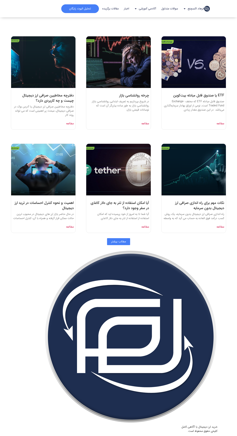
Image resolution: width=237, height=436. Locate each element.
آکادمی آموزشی (147, 8)
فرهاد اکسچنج (196, 8)
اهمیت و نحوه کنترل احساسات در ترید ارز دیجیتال (44, 205)
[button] (118, 241)
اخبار (126, 8)
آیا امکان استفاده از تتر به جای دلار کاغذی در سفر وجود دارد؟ (120, 205)
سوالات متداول (169, 8)
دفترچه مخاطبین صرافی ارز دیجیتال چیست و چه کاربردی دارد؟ (48, 98)
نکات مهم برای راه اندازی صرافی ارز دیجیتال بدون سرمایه (199, 205)
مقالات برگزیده (110, 8)
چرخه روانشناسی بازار (134, 95)
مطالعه (220, 123)
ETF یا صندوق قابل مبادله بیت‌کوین (198, 95)
